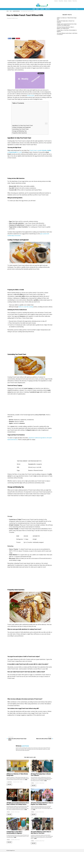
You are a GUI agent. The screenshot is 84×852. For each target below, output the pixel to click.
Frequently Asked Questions (19, 133)
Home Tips (47, 9)
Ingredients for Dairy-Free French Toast (22, 125)
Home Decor (33, 771)
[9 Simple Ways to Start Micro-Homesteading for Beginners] (18, 824)
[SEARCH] (76, 9)
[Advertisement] (30, 28)
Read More (9, 784)
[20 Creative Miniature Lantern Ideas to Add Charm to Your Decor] (42, 824)
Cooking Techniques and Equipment (21, 127)
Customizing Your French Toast (20, 129)
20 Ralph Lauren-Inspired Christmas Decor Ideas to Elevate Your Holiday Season (18, 803)
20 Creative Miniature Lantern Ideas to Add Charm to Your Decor (41, 832)
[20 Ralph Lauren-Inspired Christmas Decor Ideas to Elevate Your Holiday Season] (18, 795)
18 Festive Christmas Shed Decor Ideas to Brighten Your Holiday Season (42, 803)
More (26, 779)
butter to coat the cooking (25, 307)
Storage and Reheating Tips (19, 131)
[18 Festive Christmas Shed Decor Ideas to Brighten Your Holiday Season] (42, 795)
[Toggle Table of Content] (45, 123)
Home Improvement (10, 771)
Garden (42, 9)
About (37, 9)
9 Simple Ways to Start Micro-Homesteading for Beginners (15, 832)
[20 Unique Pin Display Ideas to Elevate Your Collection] (42, 766)
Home (33, 9)
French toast (30, 95)
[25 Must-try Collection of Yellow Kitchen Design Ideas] (18, 766)
